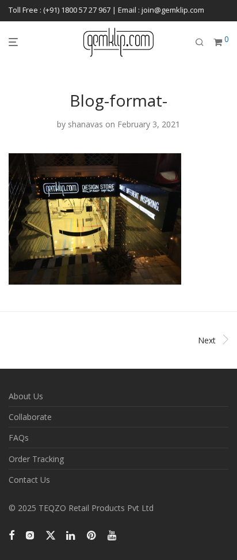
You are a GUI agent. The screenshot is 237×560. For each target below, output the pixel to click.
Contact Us (29, 479)
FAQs (19, 437)
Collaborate (30, 416)
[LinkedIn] (71, 534)
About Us (26, 396)
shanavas (85, 124)
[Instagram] (30, 534)
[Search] (199, 42)
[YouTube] (113, 534)
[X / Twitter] (50, 534)
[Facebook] (11, 534)
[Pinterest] (92, 534)
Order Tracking (36, 458)
